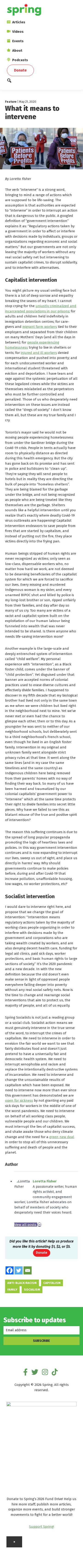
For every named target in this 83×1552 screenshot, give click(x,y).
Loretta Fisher (44, 1181)
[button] (41, 81)
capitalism (52, 1283)
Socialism (32, 1289)
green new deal (61, 1137)
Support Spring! (41, 1527)
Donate (41, 1253)
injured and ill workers (39, 353)
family (12, 1289)
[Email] (39, 1225)
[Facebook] (10, 1270)
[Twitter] (19, 1270)
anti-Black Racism (22, 1283)
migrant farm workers (39, 327)
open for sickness (19, 1100)
